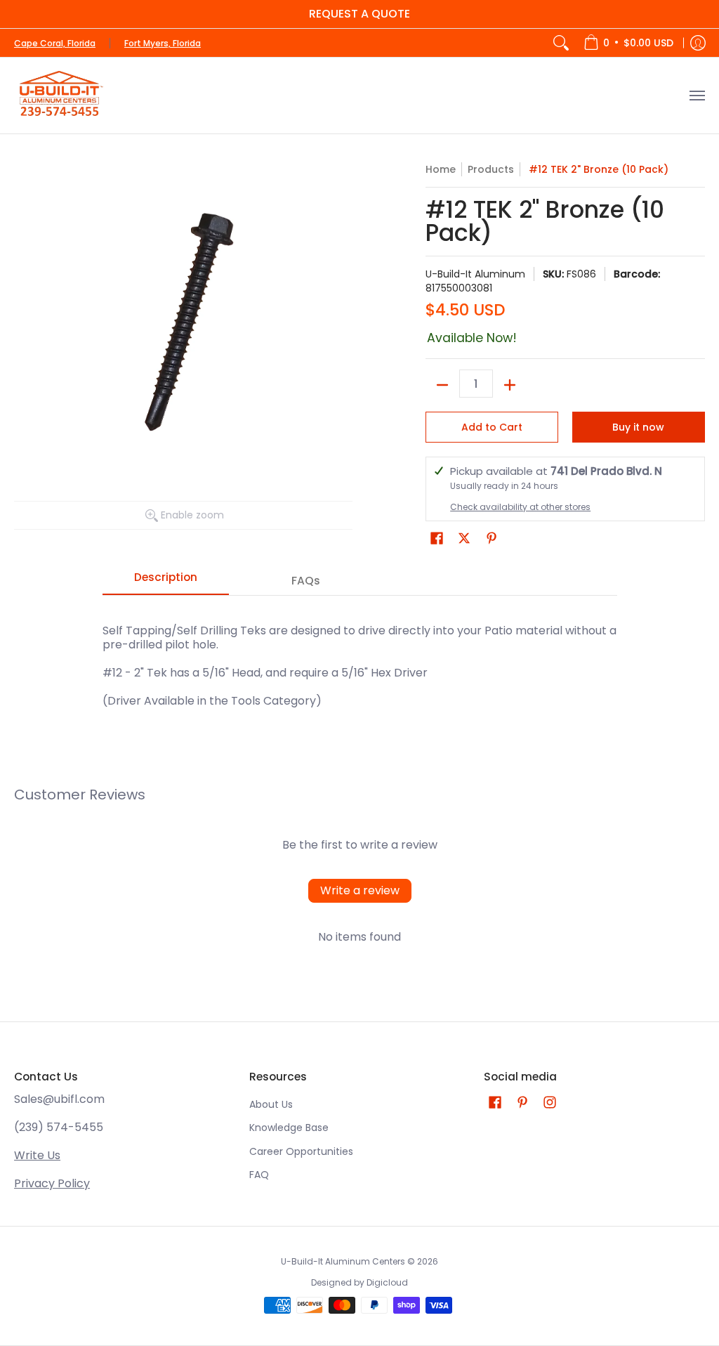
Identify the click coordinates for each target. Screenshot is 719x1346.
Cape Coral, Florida (54, 43)
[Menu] (696, 95)
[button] (437, 538)
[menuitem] (628, 43)
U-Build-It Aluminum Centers (343, 1261)
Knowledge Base (289, 1127)
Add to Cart (491, 427)
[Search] (561, 43)
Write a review (360, 890)
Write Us (37, 1155)
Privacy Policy (52, 1183)
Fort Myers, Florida (162, 43)
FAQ (259, 1175)
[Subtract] (442, 385)
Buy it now (638, 427)
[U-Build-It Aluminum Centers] (59, 95)
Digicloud (387, 1282)
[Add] (510, 385)
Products (491, 169)
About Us (271, 1104)
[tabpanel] (360, 658)
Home (441, 169)
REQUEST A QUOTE (359, 14)
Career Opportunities (301, 1151)
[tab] (166, 581)
